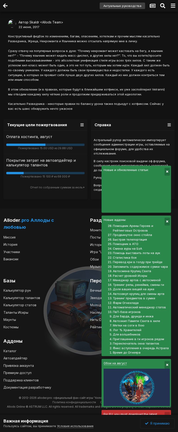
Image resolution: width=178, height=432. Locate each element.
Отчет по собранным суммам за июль (56, 187)
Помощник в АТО (125, 244)
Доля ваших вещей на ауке (133, 289)
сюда (98, 189)
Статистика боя (125, 257)
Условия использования (75, 426)
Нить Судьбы (100, 320)
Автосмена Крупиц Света (132, 271)
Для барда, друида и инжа (133, 316)
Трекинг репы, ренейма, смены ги (138, 285)
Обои (94, 259)
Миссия (9, 237)
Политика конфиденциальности (74, 402)
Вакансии (10, 259)
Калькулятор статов (19, 305)
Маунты (9, 320)
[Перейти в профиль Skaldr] (12, 24)
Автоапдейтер (15, 358)
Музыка (96, 266)
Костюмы (11, 327)
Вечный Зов (99, 290)
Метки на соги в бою (128, 325)
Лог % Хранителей (127, 330)
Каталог (9, 351)
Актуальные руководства (122, 6)
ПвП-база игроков (127, 312)
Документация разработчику (27, 387)
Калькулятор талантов (21, 298)
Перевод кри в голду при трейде (137, 262)
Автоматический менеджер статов (139, 307)
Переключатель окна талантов (136, 343)
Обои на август (115, 363)
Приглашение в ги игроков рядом (138, 339)
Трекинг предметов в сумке (134, 298)
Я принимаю (159, 423)
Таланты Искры (15, 312)
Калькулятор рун (17, 290)
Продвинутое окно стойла (132, 235)
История (10, 244)
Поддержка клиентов (21, 380)
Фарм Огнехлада (126, 303)
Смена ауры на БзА (127, 248)
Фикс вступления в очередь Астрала (141, 348)
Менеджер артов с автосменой (137, 280)
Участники (11, 252)
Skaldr (34, 22)
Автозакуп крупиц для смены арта (138, 294)
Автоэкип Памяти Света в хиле (136, 321)
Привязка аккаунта (18, 366)
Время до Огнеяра (126, 352)
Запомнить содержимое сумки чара (140, 266)
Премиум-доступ (17, 373)
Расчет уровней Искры (130, 275)
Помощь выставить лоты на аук (136, 253)
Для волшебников (126, 334)
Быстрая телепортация (130, 239)
